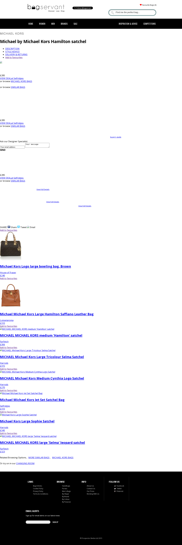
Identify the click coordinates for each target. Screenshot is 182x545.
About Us (90, 486)
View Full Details (43, 189)
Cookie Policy (38, 488)
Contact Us (91, 488)
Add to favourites (14, 57)
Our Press (90, 491)
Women (42, 23)
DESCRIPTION (12, 48)
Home (30, 23)
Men (53, 23)
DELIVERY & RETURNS (16, 54)
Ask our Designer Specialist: (14, 141)
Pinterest (120, 491)
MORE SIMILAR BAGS (38, 457)
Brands (64, 23)
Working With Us (93, 494)
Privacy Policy (38, 491)
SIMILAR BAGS (18, 87)
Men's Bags (66, 491)
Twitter (119, 488)
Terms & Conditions (40, 494)
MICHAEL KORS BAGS (21, 81)
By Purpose (66, 502)
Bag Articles (37, 486)
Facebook (120, 486)
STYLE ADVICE (12, 51)
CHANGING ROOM (25, 463)
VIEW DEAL (12, 78)
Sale (75, 23)
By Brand (65, 496)
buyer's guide (115, 137)
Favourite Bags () (149, 5)
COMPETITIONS (149, 23)
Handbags (66, 486)
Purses (64, 488)
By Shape (65, 494)
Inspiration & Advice (128, 23)
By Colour (66, 499)
